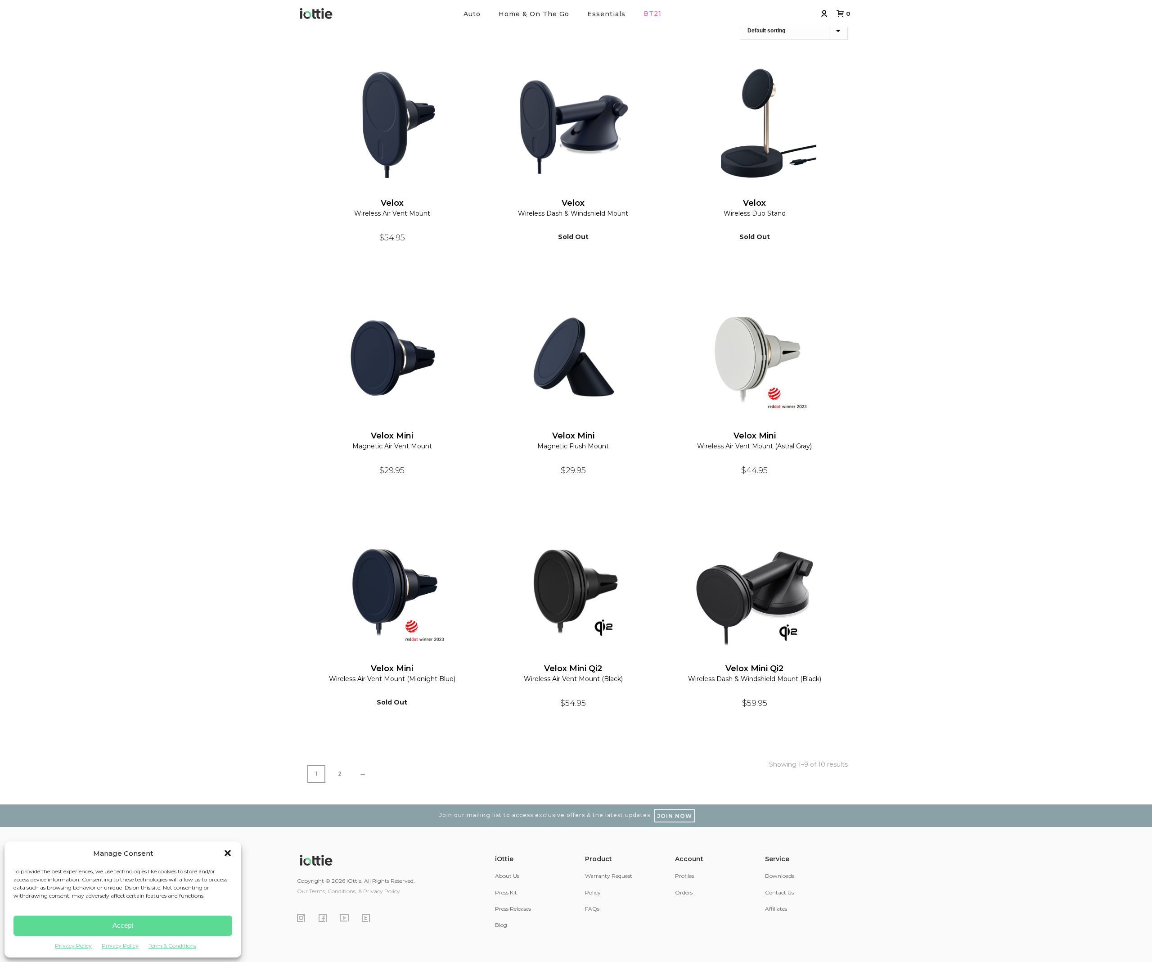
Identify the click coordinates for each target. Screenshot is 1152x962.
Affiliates (776, 908)
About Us (507, 875)
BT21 (653, 13)
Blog (501, 924)
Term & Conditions (172, 945)
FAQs (592, 908)
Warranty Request (608, 875)
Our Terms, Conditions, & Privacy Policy (348, 891)
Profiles (684, 875)
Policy (593, 892)
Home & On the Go (534, 14)
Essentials (606, 14)
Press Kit (506, 892)
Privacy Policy (73, 945)
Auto (472, 14)
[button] (227, 853)
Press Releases (513, 908)
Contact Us (779, 892)
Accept (122, 925)
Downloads (779, 875)
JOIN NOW (674, 816)
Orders (684, 892)
